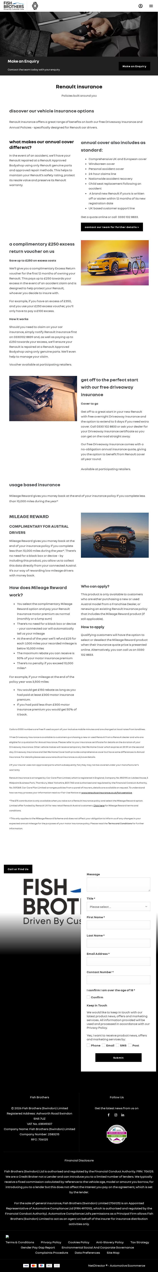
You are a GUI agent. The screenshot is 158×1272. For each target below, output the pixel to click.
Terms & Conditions (20, 1242)
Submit (118, 1057)
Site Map (113, 1252)
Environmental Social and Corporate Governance (98, 1247)
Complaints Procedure (51, 1252)
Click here (98, 805)
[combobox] (118, 906)
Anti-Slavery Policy (110, 1242)
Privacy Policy (51, 1242)
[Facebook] (109, 1115)
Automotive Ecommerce (127, 1265)
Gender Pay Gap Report (38, 1247)
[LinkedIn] (123, 1115)
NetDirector (97, 1265)
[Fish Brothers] (14, 6)
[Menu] (151, 5)
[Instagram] (116, 1115)
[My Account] (140, 5)
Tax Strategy (139, 1242)
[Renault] (35, 6)
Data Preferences (87, 1252)
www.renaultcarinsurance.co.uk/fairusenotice (106, 792)
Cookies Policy (78, 1242)
